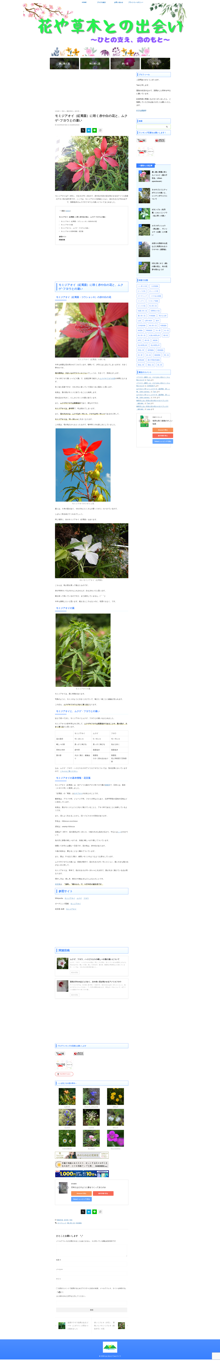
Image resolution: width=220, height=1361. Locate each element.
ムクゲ (79, 898)
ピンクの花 (141, 306)
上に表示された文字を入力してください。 (71, 1296)
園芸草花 (60, 1220)
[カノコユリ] (91, 1146)
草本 (70, 1220)
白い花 (166, 330)
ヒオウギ (67, 1107)
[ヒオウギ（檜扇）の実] (67, 1104)
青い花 (166, 355)
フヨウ (86, 898)
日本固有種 (141, 325)
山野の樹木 (148, 320)
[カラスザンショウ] (144, 234)
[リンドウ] (67, 1125)
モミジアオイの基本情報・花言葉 (72, 231)
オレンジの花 (153, 291)
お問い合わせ (118, 2)
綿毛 (139, 340)
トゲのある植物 (156, 296)
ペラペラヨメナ (67, 1148)
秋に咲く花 (141, 335)
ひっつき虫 (141, 291)
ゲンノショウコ (115, 1148)
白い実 (158, 330)
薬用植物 (151, 350)
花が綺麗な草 (155, 345)
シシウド (91, 1127)
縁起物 (155, 340)
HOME (84, 2)
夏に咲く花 (71, 1223)
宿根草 (107, 785)
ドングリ (141, 301)
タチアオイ (78, 793)
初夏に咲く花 (142, 311)
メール (59, 1269)
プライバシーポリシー (135, 2)
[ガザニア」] (115, 1104)
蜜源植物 (160, 350)
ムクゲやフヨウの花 (107, 378)
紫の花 (165, 335)
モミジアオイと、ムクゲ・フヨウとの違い (75, 228)
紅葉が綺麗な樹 (154, 335)
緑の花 (147, 340)
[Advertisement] (91, 92)
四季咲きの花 (155, 311)
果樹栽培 (149, 330)
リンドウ (67, 1127)
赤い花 (148, 355)
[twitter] (83, 130)
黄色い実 (141, 365)
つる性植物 (154, 286)
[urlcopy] (100, 130)
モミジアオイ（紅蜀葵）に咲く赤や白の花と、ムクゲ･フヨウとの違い (82, 217)
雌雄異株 (157, 355)
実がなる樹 (162, 316)
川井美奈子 (151, 386)
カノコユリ (91, 1148)
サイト (58, 1279)
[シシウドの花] (91, 1125)
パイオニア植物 (153, 301)
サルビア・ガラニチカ (91, 1107)
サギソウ (115, 1127)
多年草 (66, 1220)
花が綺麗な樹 (142, 345)
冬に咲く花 (153, 306)
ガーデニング (61, 1223)
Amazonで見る (81, 1193)
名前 (58, 1260)
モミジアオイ (70, 898)
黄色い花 (151, 365)
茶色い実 (141, 350)
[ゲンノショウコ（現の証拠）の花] (115, 1146)
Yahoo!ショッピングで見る (81, 1199)
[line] (94, 130)
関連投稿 (62, 240)
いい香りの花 (142, 286)
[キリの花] (144, 272)
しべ (119, 832)
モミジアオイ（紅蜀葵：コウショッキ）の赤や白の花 (79, 221)
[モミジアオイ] (91, 190)
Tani (148, 380)
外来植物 (79, 1223)
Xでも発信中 (141, 110)
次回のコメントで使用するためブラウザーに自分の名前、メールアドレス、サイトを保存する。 (92, 1288)
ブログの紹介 (101, 2)
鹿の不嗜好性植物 (154, 360)
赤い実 (140, 355)
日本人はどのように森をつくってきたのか (88, 1187)
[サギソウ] (115, 1125)
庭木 (157, 320)
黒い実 (159, 365)
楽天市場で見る (103, 1193)
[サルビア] (91, 1104)
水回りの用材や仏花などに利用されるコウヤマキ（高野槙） (159, 246)
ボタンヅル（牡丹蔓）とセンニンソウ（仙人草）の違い (159, 212)
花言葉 (57, 884)
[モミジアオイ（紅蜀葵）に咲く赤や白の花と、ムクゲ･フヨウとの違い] (89, 130)
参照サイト (62, 236)
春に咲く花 (153, 325)
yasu (148, 409)
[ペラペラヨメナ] (67, 1146)
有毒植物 (163, 325)
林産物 (140, 330)
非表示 (68, 211)
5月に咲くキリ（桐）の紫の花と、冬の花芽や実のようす (160, 266)
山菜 (139, 320)
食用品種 (141, 360)
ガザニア (115, 1107)
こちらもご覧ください (68, 771)
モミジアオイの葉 (67, 225)
